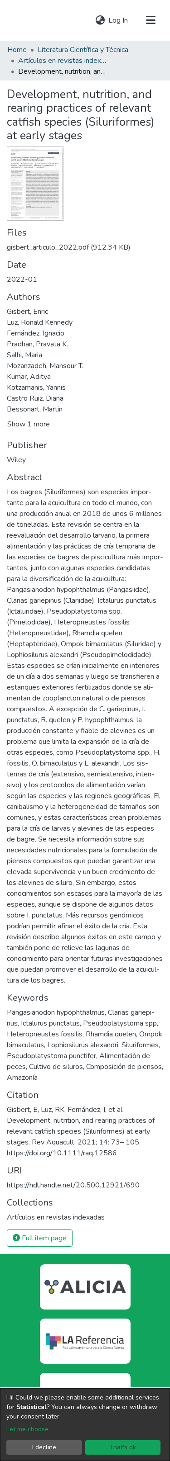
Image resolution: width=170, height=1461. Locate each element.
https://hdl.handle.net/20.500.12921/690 (73, 1185)
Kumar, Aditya (29, 377)
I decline (44, 1447)
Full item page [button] (43, 1238)
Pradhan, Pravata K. (37, 344)
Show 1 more (28, 424)
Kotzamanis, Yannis (36, 387)
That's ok (122, 1447)
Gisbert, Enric (27, 312)
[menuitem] (100, 20)
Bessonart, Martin (35, 409)
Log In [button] (118, 20)
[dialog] (85, 1424)
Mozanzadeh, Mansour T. (45, 366)
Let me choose (27, 1429)
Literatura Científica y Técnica (83, 50)
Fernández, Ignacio (35, 333)
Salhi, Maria (24, 355)
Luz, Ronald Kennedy (40, 322)
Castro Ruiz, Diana (35, 398)
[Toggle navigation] (150, 20)
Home (17, 50)
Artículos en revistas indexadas (63, 61)
